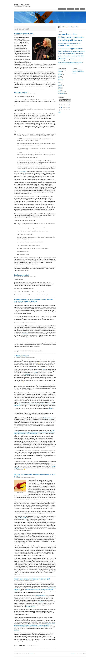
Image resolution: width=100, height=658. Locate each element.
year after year (17, 589)
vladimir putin (76, 64)
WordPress (32, 653)
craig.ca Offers (71, 8)
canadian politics (66, 40)
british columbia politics (75, 37)
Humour (60, 80)
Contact (82, 8)
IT (58, 82)
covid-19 (77, 43)
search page (25, 333)
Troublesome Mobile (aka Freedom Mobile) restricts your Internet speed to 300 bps (33, 300)
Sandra (74, 73)
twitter (68, 62)
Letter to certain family (77, 70)
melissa (82, 51)
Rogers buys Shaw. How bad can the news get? (32, 579)
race (66, 59)
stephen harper (78, 60)
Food (59, 76)
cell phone (78, 40)
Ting (44, 369)
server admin (72, 60)
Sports (59, 88)
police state (80, 56)
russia (67, 60)
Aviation (60, 71)
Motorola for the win (21, 356)
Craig (22, 34)
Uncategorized (61, 91)
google (68, 48)
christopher (61, 43)
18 (61, 107)
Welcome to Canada (30, 606)
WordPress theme (75, 653)
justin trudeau (63, 51)
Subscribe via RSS (70, 27)
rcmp (69, 59)
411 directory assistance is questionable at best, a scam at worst (35, 475)
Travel (64, 8)
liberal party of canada (74, 51)
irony (81, 48)
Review (60, 87)
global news (64, 48)
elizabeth (76, 46)
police (65, 56)
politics (61, 58)
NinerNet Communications (78, 71)
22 (68, 107)
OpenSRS (27, 374)
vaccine (65, 64)
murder (68, 53)
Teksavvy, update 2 (21, 92)
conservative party (69, 43)
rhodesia (72, 59)
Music (59, 84)
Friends (60, 77)
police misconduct (71, 56)
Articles (77, 8)
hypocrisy (74, 48)
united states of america (78, 62)
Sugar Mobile (41, 601)
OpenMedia (16, 630)
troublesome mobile (62, 62)
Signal (50, 408)
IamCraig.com (21, 4)
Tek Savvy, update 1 (21, 275)
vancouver (70, 64)
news (73, 53)
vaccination (60, 64)
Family (59, 73)
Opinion (60, 85)
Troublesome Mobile (48, 417)
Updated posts (61, 93)
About (60, 8)
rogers (76, 59)
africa (59, 34)
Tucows (35, 372)
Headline (60, 79)
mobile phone (62, 53)
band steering (23, 171)
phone (77, 53)
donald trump (64, 46)
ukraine (71, 62)
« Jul (59, 112)
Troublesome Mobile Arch (23, 33)
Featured (60, 74)
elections (72, 46)
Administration (61, 70)
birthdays (62, 37)
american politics (69, 34)
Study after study (52, 587)
